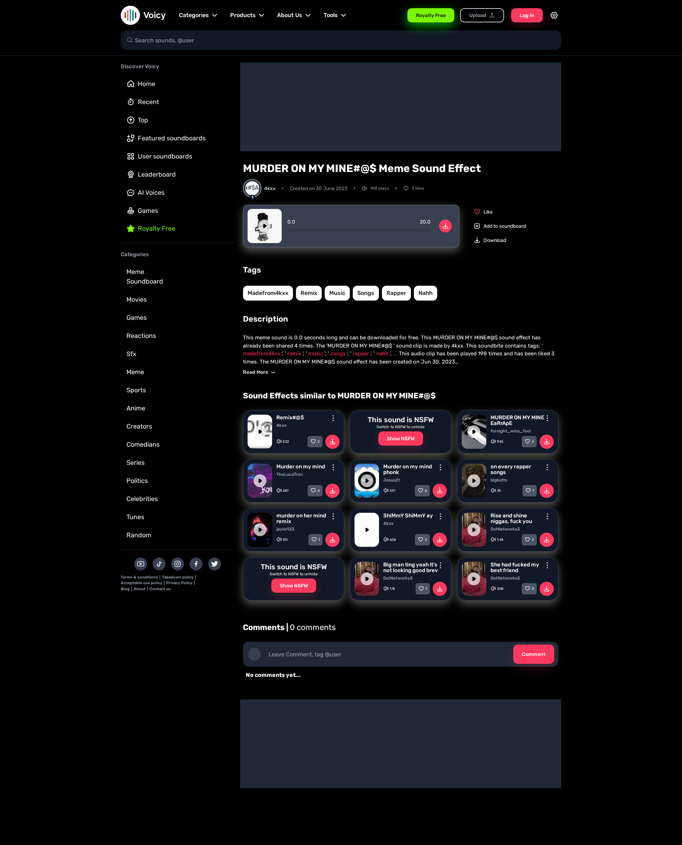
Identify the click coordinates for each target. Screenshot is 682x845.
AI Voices (151, 193)
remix (309, 293)
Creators (139, 426)
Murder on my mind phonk (407, 469)
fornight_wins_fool (511, 431)
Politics (137, 481)
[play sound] (264, 226)
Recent (148, 102)
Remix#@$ (290, 417)
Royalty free (156, 228)
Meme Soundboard (144, 276)
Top (143, 120)
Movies (136, 299)
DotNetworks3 (505, 529)
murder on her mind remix (301, 518)
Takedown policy (178, 577)
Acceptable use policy (141, 583)
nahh (425, 293)
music (337, 293)
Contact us (160, 589)
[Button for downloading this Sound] (332, 442)
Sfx (131, 354)
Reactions (141, 336)
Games (148, 211)
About (140, 589)
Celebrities (142, 499)
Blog (125, 589)
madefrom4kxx (268, 293)
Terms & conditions (139, 577)
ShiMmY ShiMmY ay (408, 515)
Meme (135, 372)
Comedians (142, 444)
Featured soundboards (172, 138)
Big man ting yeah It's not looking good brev (410, 567)
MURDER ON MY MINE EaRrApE (517, 420)
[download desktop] (445, 226)
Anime (135, 408)
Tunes (135, 517)
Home (146, 84)
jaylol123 (285, 529)
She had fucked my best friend (515, 567)
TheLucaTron (289, 474)
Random (138, 535)
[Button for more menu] (333, 418)
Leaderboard (157, 174)
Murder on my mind (300, 466)
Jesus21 (391, 480)
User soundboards (165, 156)
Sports (136, 390)
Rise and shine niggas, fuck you (511, 518)
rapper (396, 293)
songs (365, 293)
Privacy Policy (179, 583)
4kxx (281, 425)
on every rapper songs (511, 469)
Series (135, 463)
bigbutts (499, 480)
